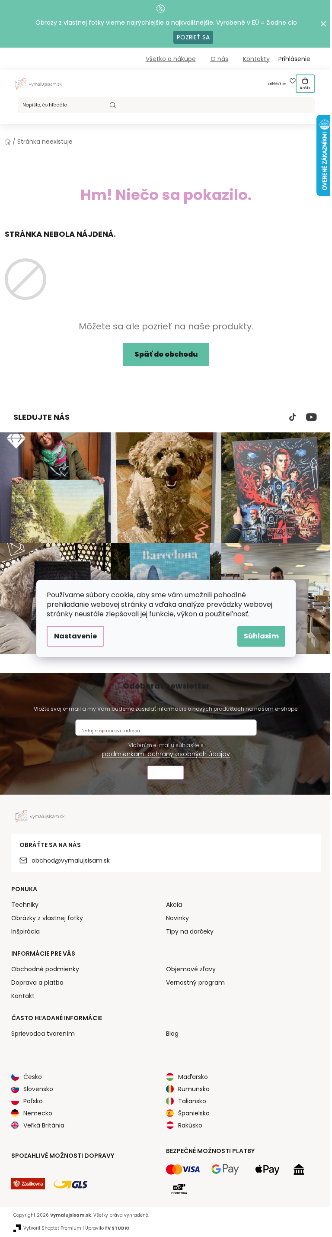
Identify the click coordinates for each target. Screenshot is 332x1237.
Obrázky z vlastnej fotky (47, 918)
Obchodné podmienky (45, 969)
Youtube (311, 417)
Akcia (174, 904)
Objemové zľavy (191, 969)
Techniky (24, 904)
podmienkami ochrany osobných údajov (166, 754)
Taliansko (192, 1101)
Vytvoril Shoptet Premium (52, 1228)
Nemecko (37, 1113)
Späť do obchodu (166, 354)
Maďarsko (193, 1077)
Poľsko (33, 1101)
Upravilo (107, 1228)
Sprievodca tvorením (43, 1033)
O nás (219, 59)
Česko (32, 1077)
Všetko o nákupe (171, 59)
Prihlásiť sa (277, 84)
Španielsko (194, 1113)
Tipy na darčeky (190, 931)
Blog (172, 1033)
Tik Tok (292, 417)
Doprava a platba (37, 982)
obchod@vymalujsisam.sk (71, 860)
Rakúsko (190, 1125)
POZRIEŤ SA (193, 37)
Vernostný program (195, 982)
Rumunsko (194, 1089)
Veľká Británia (43, 1125)
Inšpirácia (25, 931)
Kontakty (256, 59)
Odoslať (165, 773)
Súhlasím (261, 636)
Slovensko (38, 1089)
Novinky (177, 918)
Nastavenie (75, 636)
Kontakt (23, 996)
